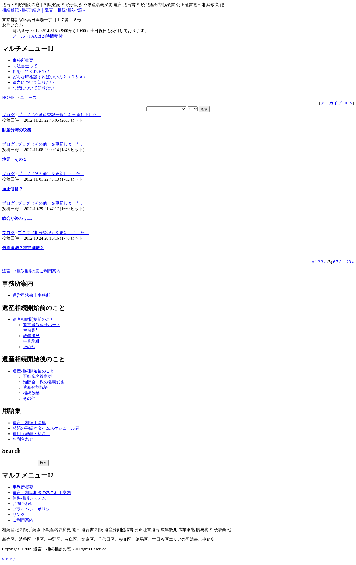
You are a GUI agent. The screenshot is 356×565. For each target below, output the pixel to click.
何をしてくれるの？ (31, 71)
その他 (29, 346)
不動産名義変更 (37, 376)
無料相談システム (29, 498)
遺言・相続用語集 (29, 422)
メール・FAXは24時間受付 (38, 36)
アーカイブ (331, 103)
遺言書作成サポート (41, 325)
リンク (19, 514)
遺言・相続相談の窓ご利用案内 (31, 271)
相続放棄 (31, 393)
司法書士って (25, 66)
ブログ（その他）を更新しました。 (51, 144)
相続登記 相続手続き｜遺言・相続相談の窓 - (43, 10)
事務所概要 (23, 60)
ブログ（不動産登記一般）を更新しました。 (59, 114)
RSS (348, 103)
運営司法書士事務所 (31, 295)
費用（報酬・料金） (31, 433)
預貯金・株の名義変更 (44, 382)
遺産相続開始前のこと (33, 319)
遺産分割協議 (35, 387)
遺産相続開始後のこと (33, 371)
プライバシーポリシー (33, 509)
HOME (8, 97)
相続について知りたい (33, 88)
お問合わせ (23, 439)
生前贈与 (31, 330)
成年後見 (31, 336)
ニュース (28, 97)
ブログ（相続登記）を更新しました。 (53, 232)
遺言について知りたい (33, 82)
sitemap (8, 558)
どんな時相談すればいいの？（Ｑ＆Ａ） (50, 77)
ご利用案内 (23, 520)
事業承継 (31, 341)
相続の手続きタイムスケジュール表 (46, 428)
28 (349, 262)
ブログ (8, 114)
